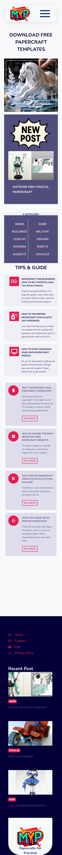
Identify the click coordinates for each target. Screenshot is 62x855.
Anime (12, 701)
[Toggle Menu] (45, 13)
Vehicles (14, 750)
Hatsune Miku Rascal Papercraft (31, 189)
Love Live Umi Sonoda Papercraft (27, 805)
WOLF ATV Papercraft (20, 756)
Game (12, 799)
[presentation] (31, 165)
